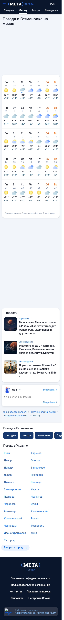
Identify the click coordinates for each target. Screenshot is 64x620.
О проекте (17, 598)
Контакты (16, 591)
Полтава (9, 496)
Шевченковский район (43, 412)
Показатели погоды (39, 591)
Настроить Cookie (39, 598)
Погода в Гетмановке (14, 415)
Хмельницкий (39, 511)
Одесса (35, 460)
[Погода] (31, 565)
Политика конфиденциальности (30, 578)
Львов (8, 474)
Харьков (36, 453)
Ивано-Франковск (15, 533)
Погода (29, 4)
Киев (7, 453)
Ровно (34, 518)
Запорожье (38, 467)
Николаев (37, 474)
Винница (36, 482)
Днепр (8, 460)
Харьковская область (15, 412)
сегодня (11, 435)
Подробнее (49, 402)
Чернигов (37, 496)
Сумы (34, 504)
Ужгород (9, 540)
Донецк (8, 467)
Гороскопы (49, 389)
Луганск (9, 482)
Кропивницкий (13, 518)
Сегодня (9, 10)
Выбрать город (13, 547)
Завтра (36, 10)
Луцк (34, 533)
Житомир (10, 511)
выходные (51, 10)
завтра (26, 435)
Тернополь (37, 525)
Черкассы (10, 504)
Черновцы (10, 525)
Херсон (35, 489)
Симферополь (12, 489)
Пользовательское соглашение (30, 585)
